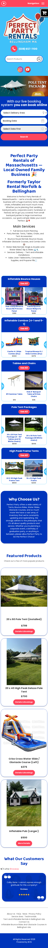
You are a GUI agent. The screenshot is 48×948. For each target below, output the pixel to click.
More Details (24, 843)
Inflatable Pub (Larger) (24, 831)
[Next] (43, 86)
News (25, 913)
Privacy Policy (35, 913)
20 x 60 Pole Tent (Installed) (24, 619)
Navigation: (33, 3)
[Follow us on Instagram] (20, 69)
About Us (11, 913)
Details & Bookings (24, 631)
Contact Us (24, 922)
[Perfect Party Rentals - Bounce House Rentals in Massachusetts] (24, 28)
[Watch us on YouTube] (28, 69)
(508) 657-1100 (28, 49)
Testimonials (30, 916)
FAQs (19, 913)
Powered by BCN (24, 942)
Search (24, 137)
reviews (14, 869)
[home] (3, 3)
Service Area (17, 916)
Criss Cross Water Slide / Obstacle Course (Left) (24, 760)
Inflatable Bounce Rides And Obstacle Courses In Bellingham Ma (24, 926)
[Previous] (5, 86)
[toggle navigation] (43, 3)
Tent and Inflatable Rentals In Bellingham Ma (24, 919)
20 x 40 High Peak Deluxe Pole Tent (24, 689)
